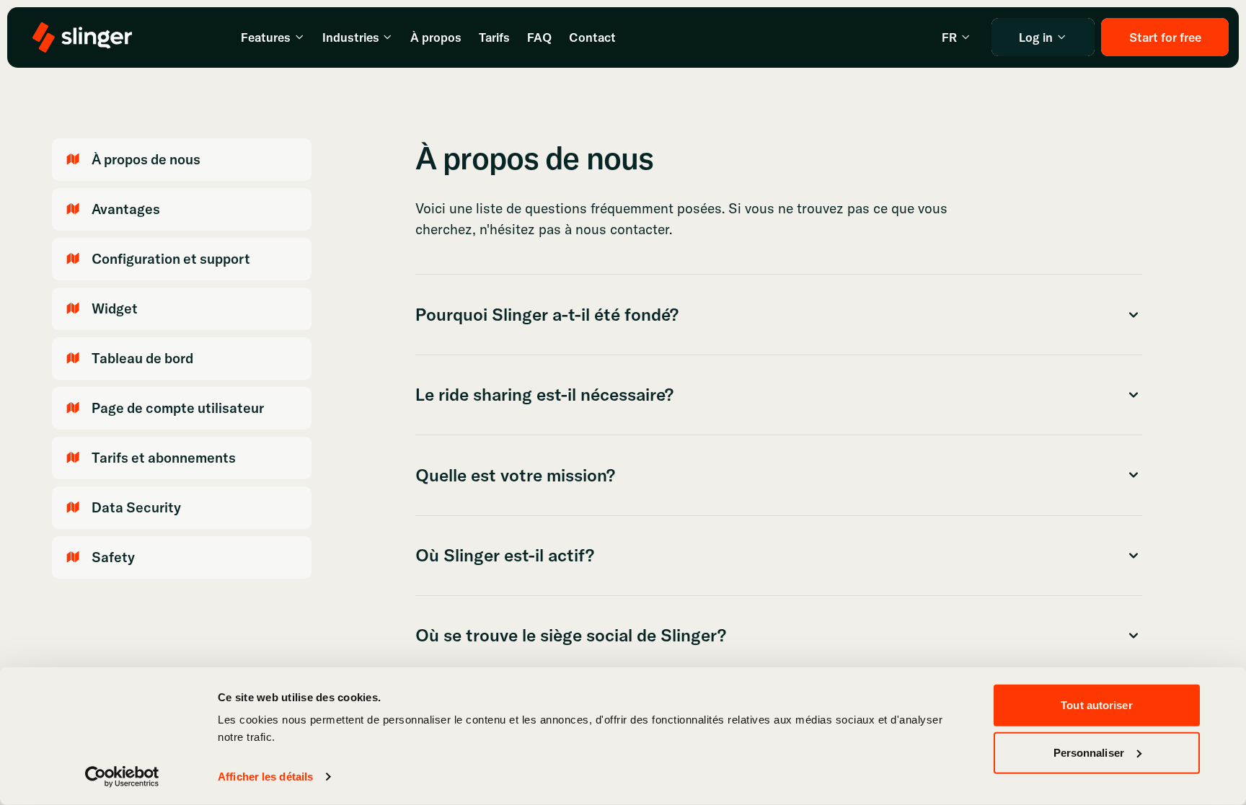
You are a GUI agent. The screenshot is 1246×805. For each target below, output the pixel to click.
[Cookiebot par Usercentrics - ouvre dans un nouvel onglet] (122, 777)
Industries (350, 37)
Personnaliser (1088, 752)
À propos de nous (146, 159)
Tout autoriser (1096, 705)
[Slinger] (82, 37)
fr (949, 37)
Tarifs (494, 37)
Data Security (136, 507)
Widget (115, 308)
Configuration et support (171, 258)
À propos (435, 37)
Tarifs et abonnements (164, 457)
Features (266, 37)
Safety (113, 557)
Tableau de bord (142, 358)
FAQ (539, 37)
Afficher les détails (265, 776)
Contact (592, 37)
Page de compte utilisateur (178, 408)
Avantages (126, 209)
